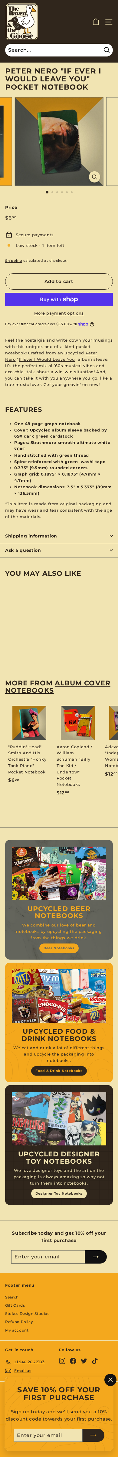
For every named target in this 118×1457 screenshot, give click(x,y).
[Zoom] (94, 177)
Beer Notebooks (59, 948)
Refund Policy (19, 1321)
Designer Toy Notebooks (59, 1193)
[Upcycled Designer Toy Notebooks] (59, 1118)
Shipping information (31, 536)
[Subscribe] (93, 1435)
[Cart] (96, 22)
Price (11, 207)
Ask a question (23, 550)
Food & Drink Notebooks (58, 1071)
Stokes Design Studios (27, 1313)
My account (17, 1330)
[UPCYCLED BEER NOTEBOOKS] (59, 873)
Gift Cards (15, 1305)
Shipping (13, 260)
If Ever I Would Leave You (47, 359)
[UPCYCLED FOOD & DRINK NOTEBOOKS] (59, 996)
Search (12, 1297)
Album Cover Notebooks (57, 686)
